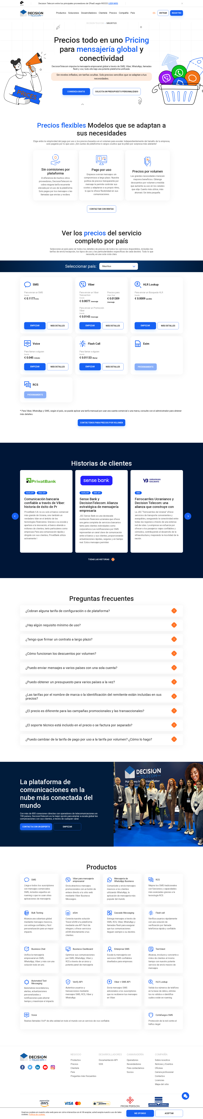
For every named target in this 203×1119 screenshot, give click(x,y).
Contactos (160, 1076)
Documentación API (108, 1060)
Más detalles (58, 326)
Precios (113, 13)
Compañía (123, 13)
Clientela (103, 13)
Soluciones (73, 13)
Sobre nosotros (162, 1060)
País (132, 13)
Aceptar (169, 1113)
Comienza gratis (76, 91)
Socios (130, 1072)
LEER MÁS (113, 3)
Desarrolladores (89, 13)
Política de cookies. (37, 1114)
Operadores (132, 1060)
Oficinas (159, 1068)
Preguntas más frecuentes (83, 1076)
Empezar (34, 325)
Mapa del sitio (162, 1084)
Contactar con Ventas (101, 209)
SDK (101, 1064)
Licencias (159, 1080)
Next (187, 516)
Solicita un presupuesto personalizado (116, 91)
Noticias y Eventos (164, 1064)
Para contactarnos (135, 1068)
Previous (15, 516)
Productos (61, 13)
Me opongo (140, 1113)
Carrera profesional (164, 1072)
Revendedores (134, 1064)
